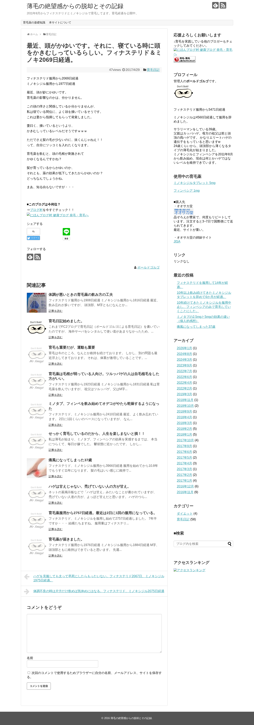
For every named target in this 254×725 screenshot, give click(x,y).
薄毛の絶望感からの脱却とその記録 (75, 6)
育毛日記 (153, 70)
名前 (30, 658)
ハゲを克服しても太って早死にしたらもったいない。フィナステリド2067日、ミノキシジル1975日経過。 (98, 578)
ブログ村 (36, 210)
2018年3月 (184, 423)
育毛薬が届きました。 (66, 539)
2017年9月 (184, 446)
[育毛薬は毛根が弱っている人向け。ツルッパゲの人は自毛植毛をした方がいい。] (37, 382)
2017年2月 (184, 475)
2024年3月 (184, 359)
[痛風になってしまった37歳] (37, 468)
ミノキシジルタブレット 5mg (195, 183)
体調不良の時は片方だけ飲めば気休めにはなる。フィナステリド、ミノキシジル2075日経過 (98, 591)
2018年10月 (185, 405)
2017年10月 (185, 440)
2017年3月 (184, 469)
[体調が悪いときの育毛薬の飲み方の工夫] (37, 303)
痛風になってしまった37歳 (70, 460)
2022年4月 (184, 382)
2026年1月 (184, 348)
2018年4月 (184, 417)
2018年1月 (184, 434)
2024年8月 (184, 354)
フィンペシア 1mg (187, 190)
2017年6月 (184, 451)
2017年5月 (184, 457)
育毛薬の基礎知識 (34, 22)
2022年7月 (184, 371)
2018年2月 (184, 428)
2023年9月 (184, 365)
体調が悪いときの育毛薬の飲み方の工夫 (81, 295)
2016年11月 (185, 492)
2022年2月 (184, 388)
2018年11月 (185, 400)
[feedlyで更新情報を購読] (215, 5)
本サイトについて (60, 22)
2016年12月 (185, 486)
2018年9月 (184, 411)
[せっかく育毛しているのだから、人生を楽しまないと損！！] (37, 442)
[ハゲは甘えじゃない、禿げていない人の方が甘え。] (37, 495)
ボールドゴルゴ (148, 267)
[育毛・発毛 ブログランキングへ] (184, 61)
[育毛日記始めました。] (37, 329)
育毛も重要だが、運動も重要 (72, 347)
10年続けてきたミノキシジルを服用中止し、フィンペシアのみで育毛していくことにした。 (204, 307)
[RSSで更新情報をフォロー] (223, 5)
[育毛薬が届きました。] (37, 547)
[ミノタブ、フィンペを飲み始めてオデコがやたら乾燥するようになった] (37, 412)
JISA (177, 241)
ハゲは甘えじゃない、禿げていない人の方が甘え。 (90, 486)
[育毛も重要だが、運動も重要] (37, 355)
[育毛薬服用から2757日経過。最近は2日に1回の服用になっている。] (37, 521)
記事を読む (56, 310)
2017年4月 (184, 463)
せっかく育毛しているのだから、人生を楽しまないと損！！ (97, 434)
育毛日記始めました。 (66, 321)
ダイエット (185, 513)
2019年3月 (184, 394)
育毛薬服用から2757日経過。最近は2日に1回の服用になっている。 (103, 513)
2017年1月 (184, 480)
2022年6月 (184, 377)
